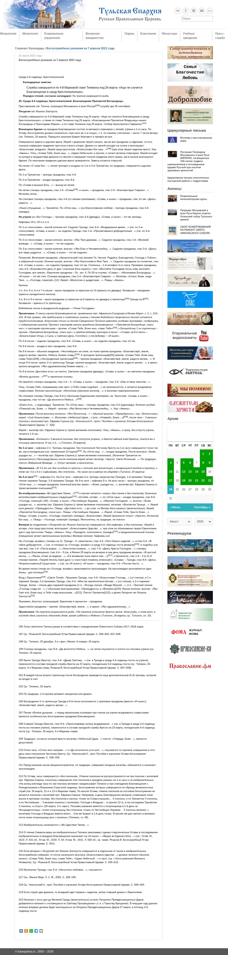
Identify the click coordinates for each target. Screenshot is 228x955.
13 (190, 471)
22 (203, 480)
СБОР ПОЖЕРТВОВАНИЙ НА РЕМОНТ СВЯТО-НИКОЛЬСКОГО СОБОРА (195, 229)
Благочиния (148, 33)
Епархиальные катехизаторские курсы (193, 197)
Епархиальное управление (53, 35)
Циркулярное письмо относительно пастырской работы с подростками (188, 179)
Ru (210, 11)
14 (196, 471)
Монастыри (169, 33)
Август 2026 (190, 433)
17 (170, 480)
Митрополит (30, 33)
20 (190, 480)
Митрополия (8, 33)
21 (196, 480)
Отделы (129, 33)
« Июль (175, 507)
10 (170, 471)
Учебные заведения (190, 35)
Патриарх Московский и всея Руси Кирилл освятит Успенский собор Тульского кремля (196, 215)
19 (183, 480)
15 (203, 471)
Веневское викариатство (95, 35)
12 (183, 471)
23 (209, 480)
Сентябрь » (202, 507)
